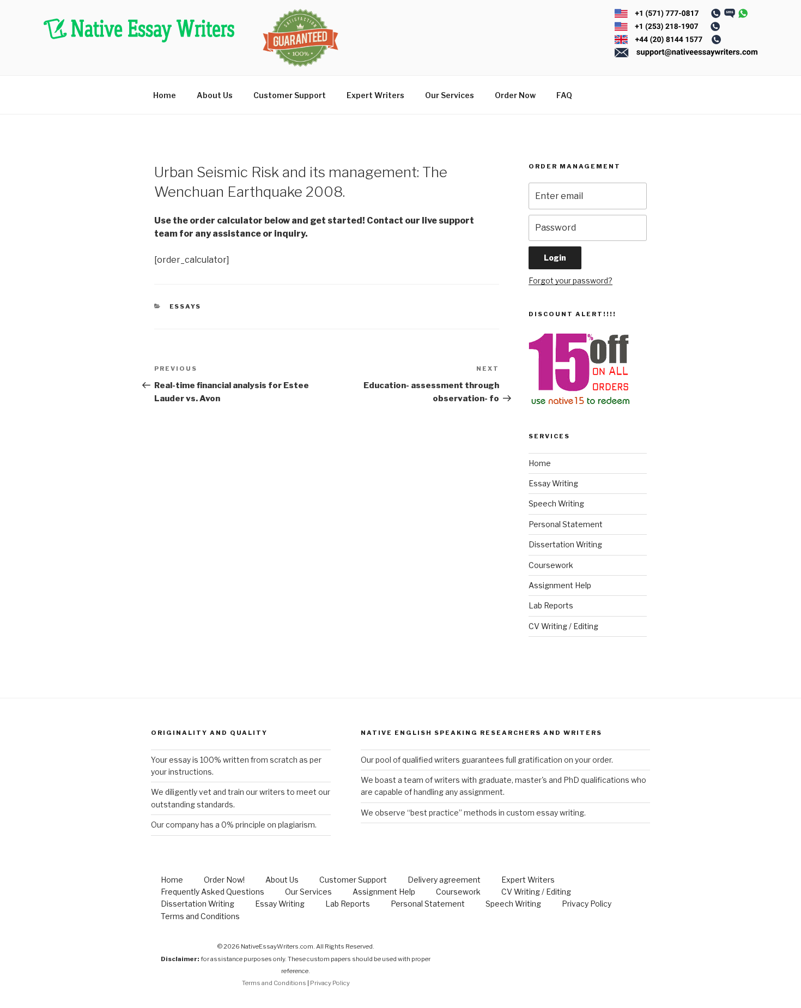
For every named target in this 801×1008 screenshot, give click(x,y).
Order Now (515, 95)
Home (164, 95)
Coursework (551, 565)
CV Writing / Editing (563, 626)
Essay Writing (553, 483)
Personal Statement (566, 524)
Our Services (449, 95)
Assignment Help (560, 585)
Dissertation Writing (565, 544)
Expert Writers (375, 95)
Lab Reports (551, 605)
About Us (215, 95)
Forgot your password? (570, 280)
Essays (185, 306)
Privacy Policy (586, 903)
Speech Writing (556, 503)
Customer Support (289, 95)
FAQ (564, 95)
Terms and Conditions (200, 916)
